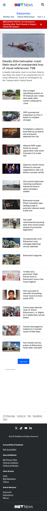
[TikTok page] (21, 428)
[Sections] (4, 4)
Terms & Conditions (10, 463)
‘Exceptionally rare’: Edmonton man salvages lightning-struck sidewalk (32, 243)
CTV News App (9, 416)
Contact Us (21, 416)
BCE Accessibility (9, 449)
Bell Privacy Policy (10, 460)
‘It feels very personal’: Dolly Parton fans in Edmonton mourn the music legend (33, 277)
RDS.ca (6, 498)
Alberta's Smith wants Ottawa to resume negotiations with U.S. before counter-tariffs (33, 168)
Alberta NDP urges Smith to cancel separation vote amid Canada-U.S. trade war (33, 151)
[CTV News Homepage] (23, 4)
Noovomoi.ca (8, 495)
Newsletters (37, 416)
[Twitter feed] (16, 428)
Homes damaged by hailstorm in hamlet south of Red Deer (33, 329)
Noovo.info (7, 492)
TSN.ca (6, 482)
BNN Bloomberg (9, 479)
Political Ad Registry (11, 466)
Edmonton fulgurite (32, 255)
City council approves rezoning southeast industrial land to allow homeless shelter (33, 186)
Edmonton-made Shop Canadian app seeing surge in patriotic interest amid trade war (34, 205)
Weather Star (8, 17)
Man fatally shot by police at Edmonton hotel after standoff (32, 345)
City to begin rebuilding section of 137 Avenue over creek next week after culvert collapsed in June (33, 97)
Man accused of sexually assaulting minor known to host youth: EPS (32, 295)
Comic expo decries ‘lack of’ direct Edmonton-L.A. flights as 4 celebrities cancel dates (33, 312)
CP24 (5, 476)
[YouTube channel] (25, 428)
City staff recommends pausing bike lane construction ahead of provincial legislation (33, 225)
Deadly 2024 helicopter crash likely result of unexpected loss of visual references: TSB (22, 65)
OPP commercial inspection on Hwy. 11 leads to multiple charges (32, 116)
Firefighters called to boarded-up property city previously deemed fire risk (33, 133)
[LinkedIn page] (30, 428)
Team (5, 419)
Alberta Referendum (26, 17)
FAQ (29, 416)
